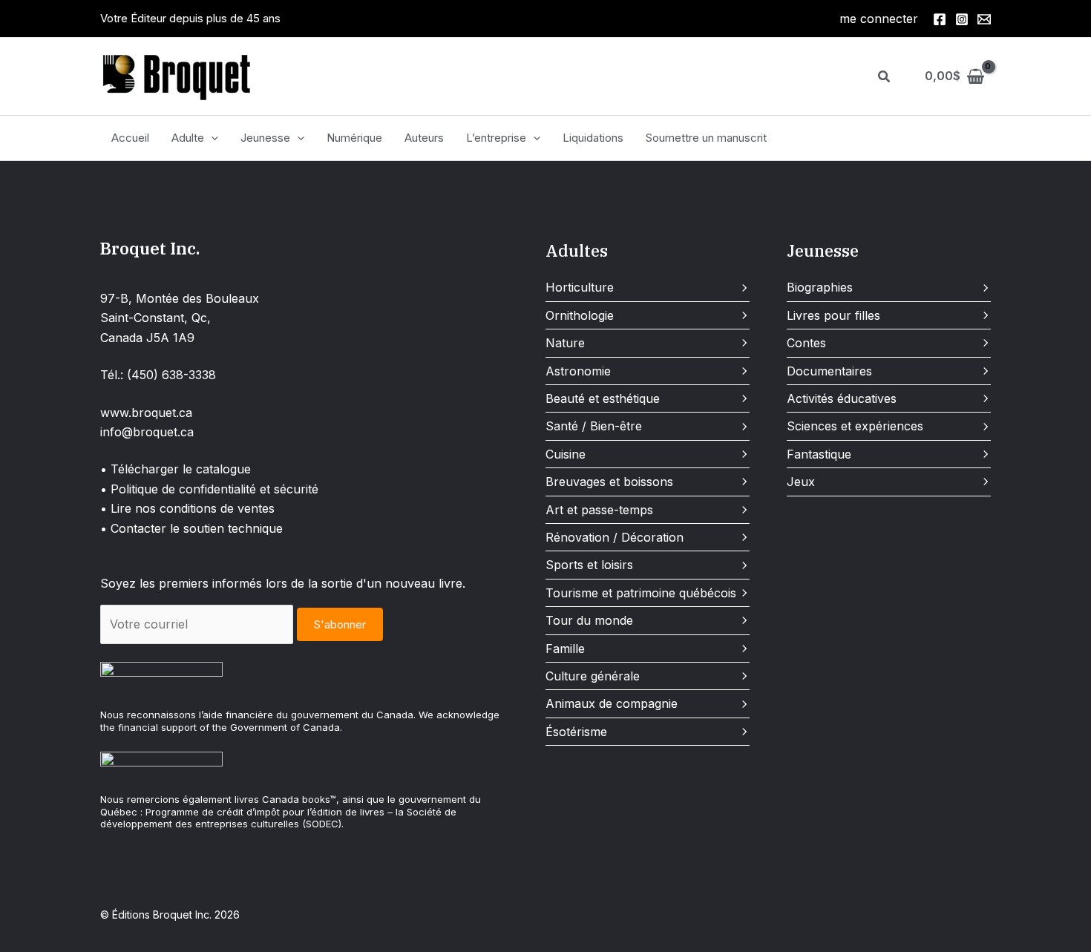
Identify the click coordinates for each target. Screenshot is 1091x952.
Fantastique (819, 454)
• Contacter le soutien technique (191, 528)
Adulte (187, 138)
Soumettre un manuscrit (706, 138)
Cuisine (566, 454)
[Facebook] (939, 19)
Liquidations (593, 138)
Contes (806, 342)
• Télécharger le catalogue (175, 469)
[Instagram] (962, 19)
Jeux (801, 481)
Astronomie (578, 371)
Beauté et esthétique (603, 398)
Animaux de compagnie (612, 703)
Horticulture (580, 287)
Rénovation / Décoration (615, 537)
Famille (565, 648)
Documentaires (829, 371)
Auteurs (424, 138)
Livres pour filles (833, 315)
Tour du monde (589, 620)
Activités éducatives (842, 398)
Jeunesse (265, 138)
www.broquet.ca (146, 412)
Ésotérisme (576, 731)
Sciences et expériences (855, 425)
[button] (884, 77)
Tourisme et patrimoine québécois (641, 592)
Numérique (354, 138)
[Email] (984, 19)
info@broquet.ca (147, 431)
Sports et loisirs (589, 564)
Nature (565, 342)
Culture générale (593, 676)
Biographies (820, 287)
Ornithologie (580, 315)
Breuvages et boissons (609, 481)
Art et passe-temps (599, 509)
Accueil (130, 138)
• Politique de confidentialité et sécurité (209, 489)
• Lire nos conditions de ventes (187, 508)
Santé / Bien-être (594, 425)
